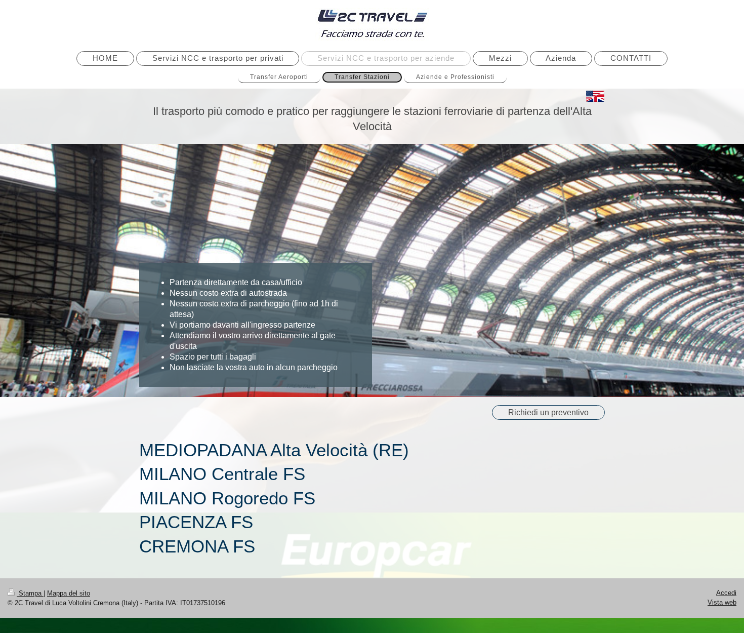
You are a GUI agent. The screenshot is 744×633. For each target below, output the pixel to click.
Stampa (30, 593)
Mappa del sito (68, 593)
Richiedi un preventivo (548, 412)
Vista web (722, 602)
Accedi (726, 593)
